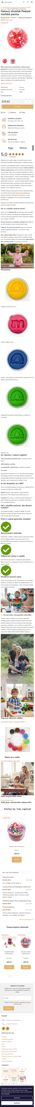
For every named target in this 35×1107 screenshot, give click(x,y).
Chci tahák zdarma (17, 568)
